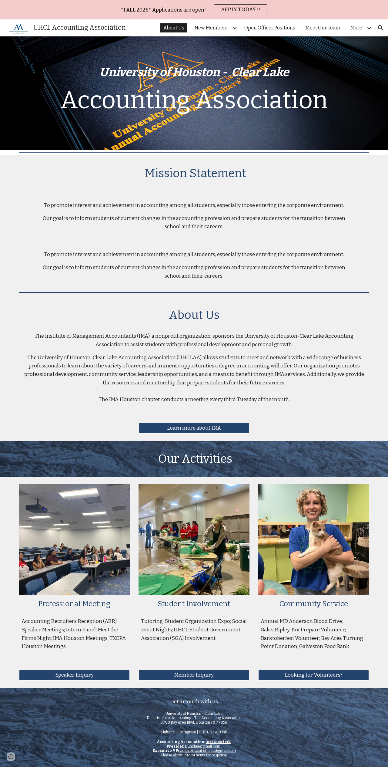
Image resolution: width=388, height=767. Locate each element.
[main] (194, 93)
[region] (194, 9)
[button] (380, 28)
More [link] (356, 28)
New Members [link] (211, 28)
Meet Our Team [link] (323, 28)
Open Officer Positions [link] (269, 28)
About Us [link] (173, 28)
